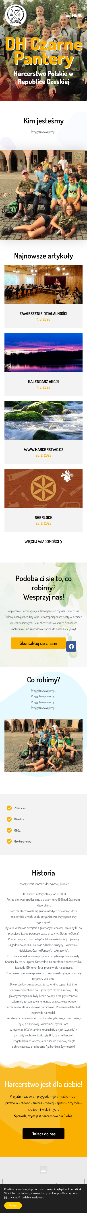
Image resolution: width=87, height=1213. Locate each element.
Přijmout (13, 1205)
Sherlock (43, 517)
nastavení (37, 1197)
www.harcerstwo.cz (43, 449)
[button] (5, 195)
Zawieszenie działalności (43, 313)
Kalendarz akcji (43, 381)
